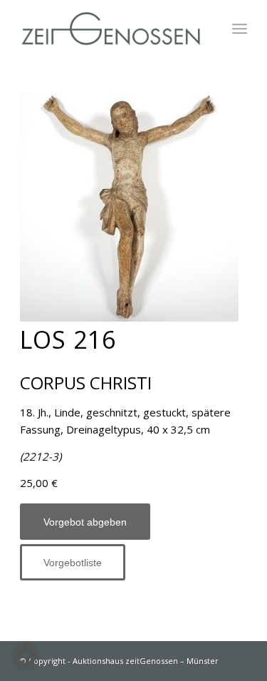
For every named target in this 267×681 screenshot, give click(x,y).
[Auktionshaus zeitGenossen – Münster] (110, 28)
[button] (25, 655)
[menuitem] (239, 28)
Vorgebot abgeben (85, 522)
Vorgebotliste (72, 562)
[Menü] (239, 28)
